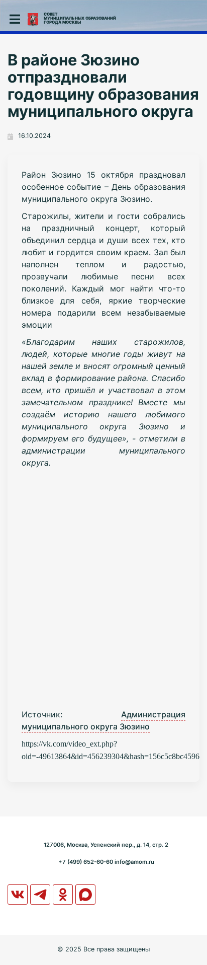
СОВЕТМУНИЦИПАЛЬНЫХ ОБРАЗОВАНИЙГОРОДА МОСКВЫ (80, 18)
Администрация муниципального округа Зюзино (104, 720)
